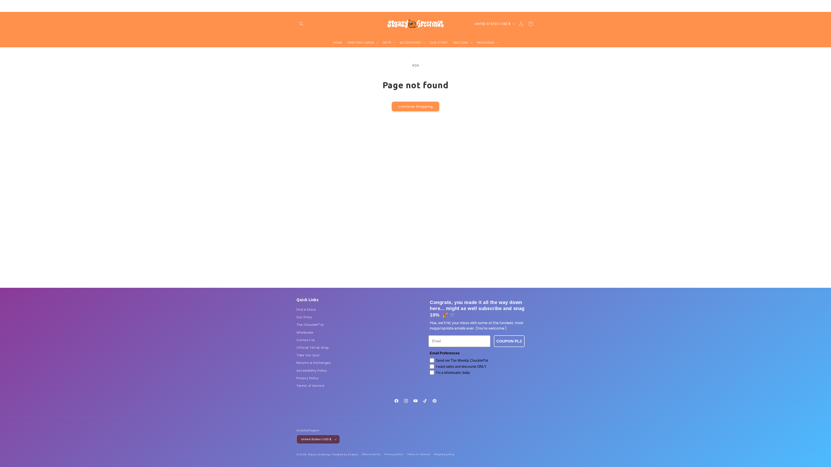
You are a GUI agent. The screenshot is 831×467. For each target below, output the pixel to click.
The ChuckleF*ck (310, 325)
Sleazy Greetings (319, 454)
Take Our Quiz (308, 355)
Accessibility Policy (311, 370)
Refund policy (371, 454)
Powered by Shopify (345, 454)
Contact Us (305, 340)
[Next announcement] (461, 6)
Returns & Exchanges (313, 363)
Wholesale (304, 332)
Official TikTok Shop (312, 347)
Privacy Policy (307, 378)
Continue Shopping (415, 106)
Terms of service (418, 454)
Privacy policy (394, 454)
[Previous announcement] (369, 6)
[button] (301, 24)
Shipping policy (444, 454)
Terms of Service (310, 386)
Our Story (304, 317)
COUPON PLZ (509, 341)
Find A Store (306, 309)
